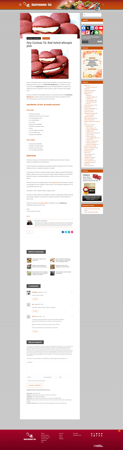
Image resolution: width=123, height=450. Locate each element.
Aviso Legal (75, 433)
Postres (88, 139)
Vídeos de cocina (87, 165)
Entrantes (88, 131)
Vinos (87, 103)
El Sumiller (88, 98)
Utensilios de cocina (88, 162)
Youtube (101, 28)
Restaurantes (87, 151)
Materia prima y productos (89, 113)
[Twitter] (94, 434)
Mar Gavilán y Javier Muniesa (33, 38)
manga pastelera (44, 203)
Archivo (60, 435)
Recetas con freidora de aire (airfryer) (92, 121)
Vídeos (85, 164)
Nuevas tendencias (88, 120)
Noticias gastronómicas (89, 118)
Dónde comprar (87, 92)
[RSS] (102, 436)
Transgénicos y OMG (88, 157)
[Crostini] (75, 17)
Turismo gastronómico (88, 160)
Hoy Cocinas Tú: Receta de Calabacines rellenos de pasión (62, 266)
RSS (101, 32)
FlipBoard (88, 32)
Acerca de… (61, 433)
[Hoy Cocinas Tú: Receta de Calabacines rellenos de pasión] (53, 266)
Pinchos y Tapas (89, 136)
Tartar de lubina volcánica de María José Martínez (63, 272)
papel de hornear (56, 182)
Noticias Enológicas (90, 102)
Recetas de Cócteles (90, 87)
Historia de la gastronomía (89, 108)
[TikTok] (96, 436)
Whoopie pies (30, 97)
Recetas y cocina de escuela (90, 147)
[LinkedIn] (96, 434)
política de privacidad (40, 380)
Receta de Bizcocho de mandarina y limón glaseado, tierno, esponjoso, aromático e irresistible (40, 273)
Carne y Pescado (89, 128)
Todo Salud (86, 155)
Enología (86, 93)
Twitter (88, 28)
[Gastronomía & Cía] (37, 4)
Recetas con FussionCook (91, 141)
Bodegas (88, 95)
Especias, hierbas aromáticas (92, 133)
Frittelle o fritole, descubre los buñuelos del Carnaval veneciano (39, 266)
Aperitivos (88, 126)
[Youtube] (102, 434)
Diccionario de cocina (88, 90)
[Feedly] (99, 436)
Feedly (96, 32)
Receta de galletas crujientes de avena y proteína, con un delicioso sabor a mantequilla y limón (63, 260)
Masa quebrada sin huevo (93, 212)
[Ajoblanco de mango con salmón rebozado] (72, 17)
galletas (28, 216)
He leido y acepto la (36, 380)
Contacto (61, 437)
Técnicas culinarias (88, 154)
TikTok (92, 32)
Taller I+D (86, 152)
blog (54, 86)
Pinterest (96, 28)
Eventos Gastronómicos (89, 105)
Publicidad (61, 438)
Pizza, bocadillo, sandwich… (92, 138)
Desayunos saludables (90, 129)
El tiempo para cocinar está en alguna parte (39, 259)
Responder (35, 298)
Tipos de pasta (89, 115)
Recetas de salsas (90, 142)
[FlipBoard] (94, 436)
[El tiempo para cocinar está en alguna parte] (29, 260)
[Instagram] (91, 436)
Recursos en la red (88, 149)
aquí (65, 403)
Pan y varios (88, 134)
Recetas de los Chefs (88, 146)
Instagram (83, 32)
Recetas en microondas (91, 144)
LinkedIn (92, 28)
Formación (86, 106)
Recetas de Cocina (88, 124)
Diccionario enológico (90, 97)
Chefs (85, 88)
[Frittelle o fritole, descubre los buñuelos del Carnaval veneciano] (29, 266)
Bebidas (86, 85)
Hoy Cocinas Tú (46, 38)
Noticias (42, 433)
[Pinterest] (99, 434)
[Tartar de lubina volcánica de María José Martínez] (53, 273)
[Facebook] (91, 434)
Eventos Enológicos (90, 100)
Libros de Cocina (87, 111)
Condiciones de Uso (77, 435)
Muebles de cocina (88, 116)
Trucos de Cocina (87, 159)
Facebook (83, 28)
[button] (20, 4)
